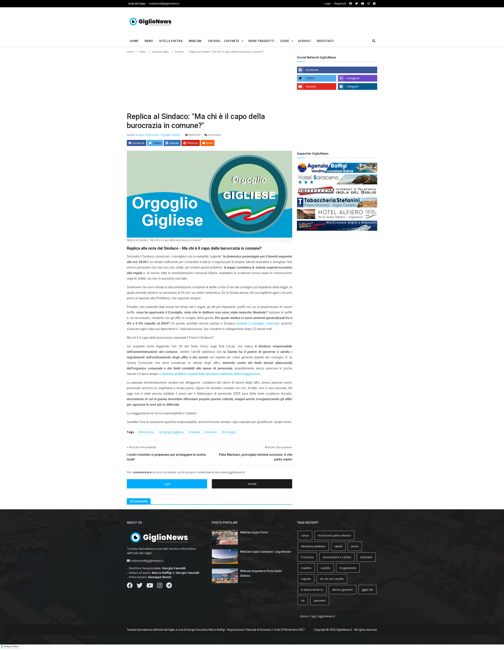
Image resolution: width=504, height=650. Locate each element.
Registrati (340, 3)
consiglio (230, 432)
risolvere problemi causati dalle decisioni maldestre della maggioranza (209, 374)
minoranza (147, 432)
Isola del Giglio (137, 3)
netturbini (366, 557)
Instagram (352, 78)
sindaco (212, 432)
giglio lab (367, 589)
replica (195, 432)
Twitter (310, 78)
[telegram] (374, 3)
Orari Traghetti (261, 41)
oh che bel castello (332, 579)
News (149, 41)
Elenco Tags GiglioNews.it (317, 616)
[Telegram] (169, 586)
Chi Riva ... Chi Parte (223, 41)
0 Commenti (214, 135)
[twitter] (356, 3)
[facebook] (351, 3)
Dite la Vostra (171, 41)
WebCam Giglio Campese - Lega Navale (265, 551)
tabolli (338, 546)
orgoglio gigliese (172, 432)
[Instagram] (159, 586)
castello (325, 568)
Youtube (311, 86)
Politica (179, 51)
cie (303, 600)
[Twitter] (140, 586)
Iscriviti (252, 484)
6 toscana (307, 557)
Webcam (195, 41)
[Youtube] (149, 586)
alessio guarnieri (342, 589)
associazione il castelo (337, 557)
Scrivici (304, 41)
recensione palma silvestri (334, 535)
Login (327, 3)
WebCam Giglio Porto (254, 532)
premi (355, 546)
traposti (306, 579)
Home (134, 41)
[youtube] (362, 3)
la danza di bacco (312, 589)
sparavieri (320, 600)
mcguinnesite (347, 568)
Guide (284, 41)
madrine (306, 568)
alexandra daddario (313, 546)
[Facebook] (130, 586)
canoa (305, 535)
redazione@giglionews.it (164, 3)
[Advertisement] (294, 21)
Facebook (312, 70)
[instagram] (368, 3)
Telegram (352, 86)
